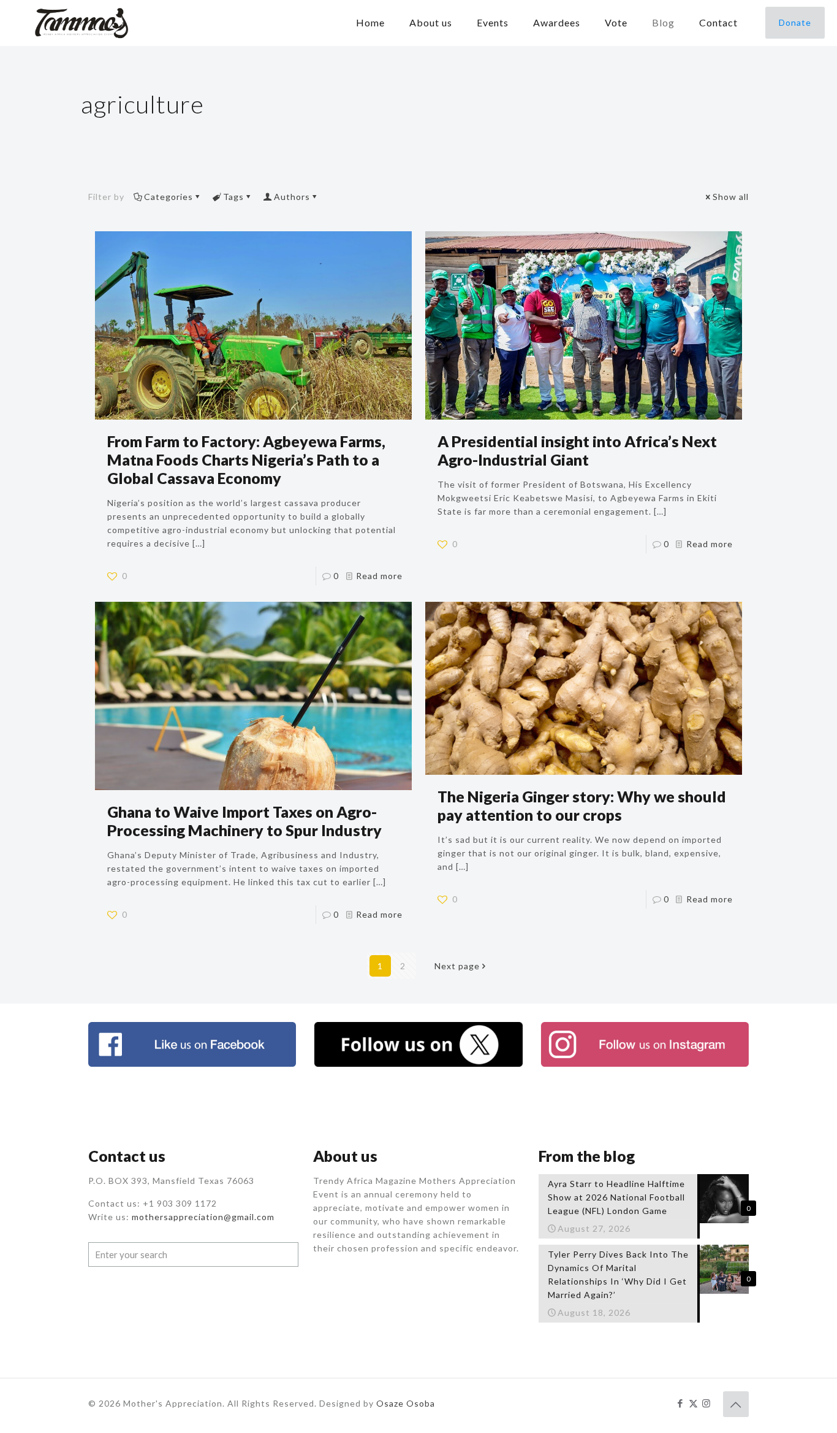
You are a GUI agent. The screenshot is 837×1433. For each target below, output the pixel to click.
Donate (795, 22)
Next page (457, 966)
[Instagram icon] (706, 1402)
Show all (731, 196)
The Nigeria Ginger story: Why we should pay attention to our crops (581, 805)
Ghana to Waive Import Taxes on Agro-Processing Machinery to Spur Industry (244, 820)
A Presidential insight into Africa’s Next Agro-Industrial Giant (577, 450)
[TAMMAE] (82, 22)
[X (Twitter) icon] (693, 1402)
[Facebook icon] (680, 1402)
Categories (168, 196)
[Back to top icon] (736, 1404)
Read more (379, 576)
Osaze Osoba (405, 1403)
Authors (292, 196)
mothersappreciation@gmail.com (203, 1217)
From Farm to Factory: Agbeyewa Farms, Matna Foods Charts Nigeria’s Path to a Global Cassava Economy (246, 459)
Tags (233, 196)
